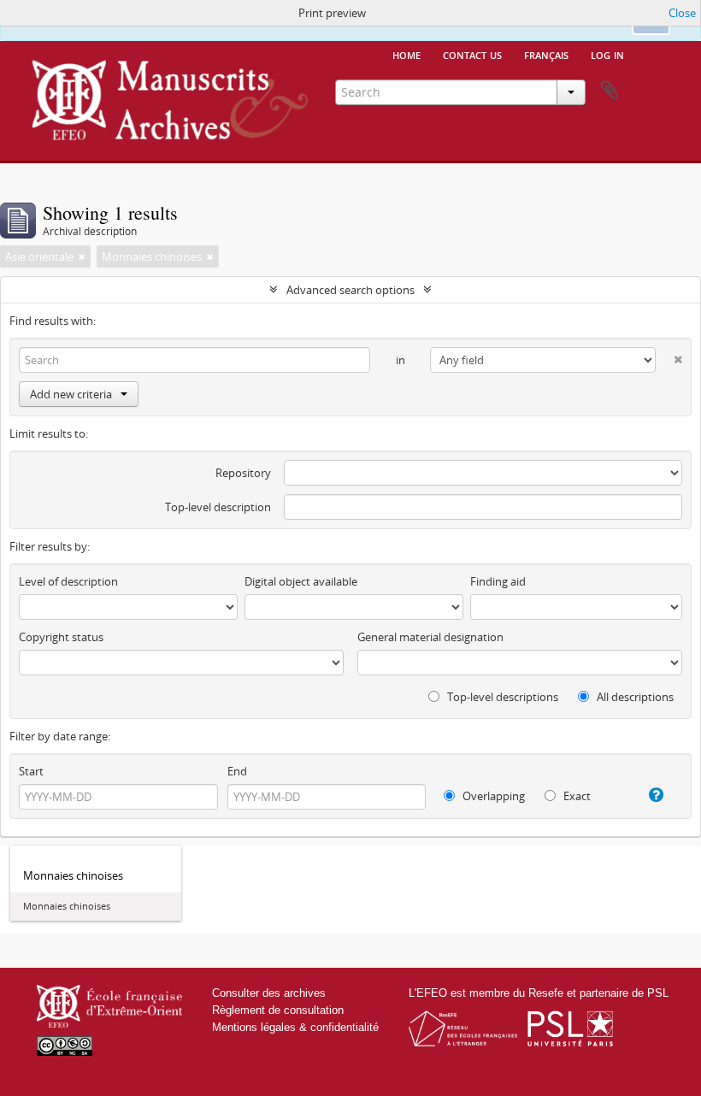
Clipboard (609, 90)
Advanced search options (350, 290)
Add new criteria (71, 394)
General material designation (430, 637)
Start (31, 771)
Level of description (68, 581)
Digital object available (300, 581)
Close (682, 13)
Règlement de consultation (278, 1010)
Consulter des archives (269, 993)
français (546, 53)
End (237, 771)
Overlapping (492, 796)
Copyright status (61, 637)
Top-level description (218, 507)
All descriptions (634, 696)
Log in (607, 53)
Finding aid (498, 581)
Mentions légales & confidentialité (295, 1027)
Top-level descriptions (501, 696)
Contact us (472, 53)
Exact (576, 796)
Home (406, 53)
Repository (243, 472)
